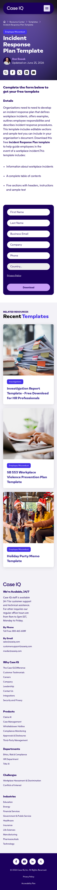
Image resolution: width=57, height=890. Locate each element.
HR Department (10, 759)
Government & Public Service (17, 816)
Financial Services (11, 811)
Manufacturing (10, 834)
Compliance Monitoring (14, 731)
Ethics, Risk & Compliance (15, 754)
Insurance (8, 825)
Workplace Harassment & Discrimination (22, 780)
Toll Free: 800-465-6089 (14, 631)
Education (8, 802)
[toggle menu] (47, 8)
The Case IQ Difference (14, 668)
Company (8, 681)
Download (28, 287)
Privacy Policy (14, 275)
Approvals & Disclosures (14, 735)
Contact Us (8, 691)
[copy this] (5, 72)
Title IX (6, 763)
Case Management (12, 721)
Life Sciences (9, 830)
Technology (8, 843)
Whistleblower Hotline (14, 726)
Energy (6, 806)
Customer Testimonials (13, 672)
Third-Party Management (15, 740)
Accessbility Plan (28, 883)
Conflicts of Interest (12, 785)
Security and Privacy (12, 700)
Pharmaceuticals (11, 839)
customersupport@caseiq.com (17, 646)
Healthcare (8, 820)
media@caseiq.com (12, 651)
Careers (7, 677)
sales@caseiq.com (11, 641)
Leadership (8, 686)
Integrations (9, 695)
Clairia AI (7, 717)
